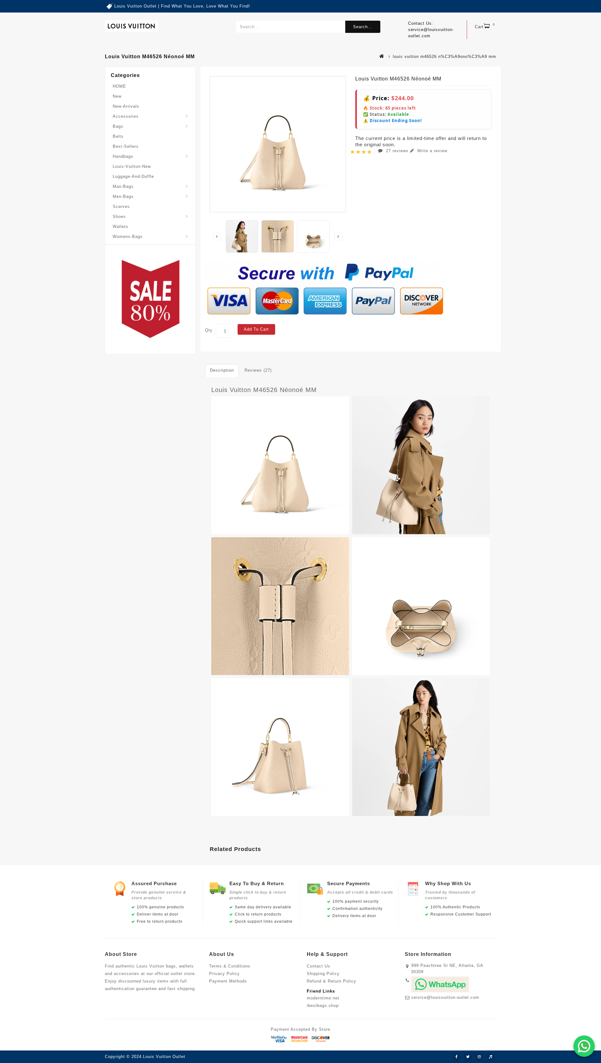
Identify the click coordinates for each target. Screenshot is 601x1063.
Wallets (120, 226)
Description (222, 370)
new (117, 96)
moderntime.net (323, 998)
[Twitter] (468, 1057)
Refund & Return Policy (331, 981)
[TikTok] (490, 1057)
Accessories (126, 116)
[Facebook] (457, 1057)
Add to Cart (256, 329)
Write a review (431, 150)
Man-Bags (123, 186)
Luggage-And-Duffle (133, 176)
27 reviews (397, 150)
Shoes (119, 216)
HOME (119, 86)
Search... (362, 26)
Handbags (123, 156)
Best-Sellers (126, 146)
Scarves (121, 206)
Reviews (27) (258, 370)
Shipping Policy (323, 973)
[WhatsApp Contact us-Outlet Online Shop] (584, 1046)
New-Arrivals (126, 106)
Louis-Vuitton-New (132, 166)
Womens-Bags (128, 236)
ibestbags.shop (323, 1005)
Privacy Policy (224, 973)
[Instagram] (479, 1057)
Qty (209, 330)
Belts (118, 136)
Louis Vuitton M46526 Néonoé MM (264, 389)
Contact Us (318, 966)
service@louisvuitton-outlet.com (445, 997)
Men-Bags (123, 196)
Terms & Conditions (229, 966)
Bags (118, 126)
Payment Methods (228, 981)
